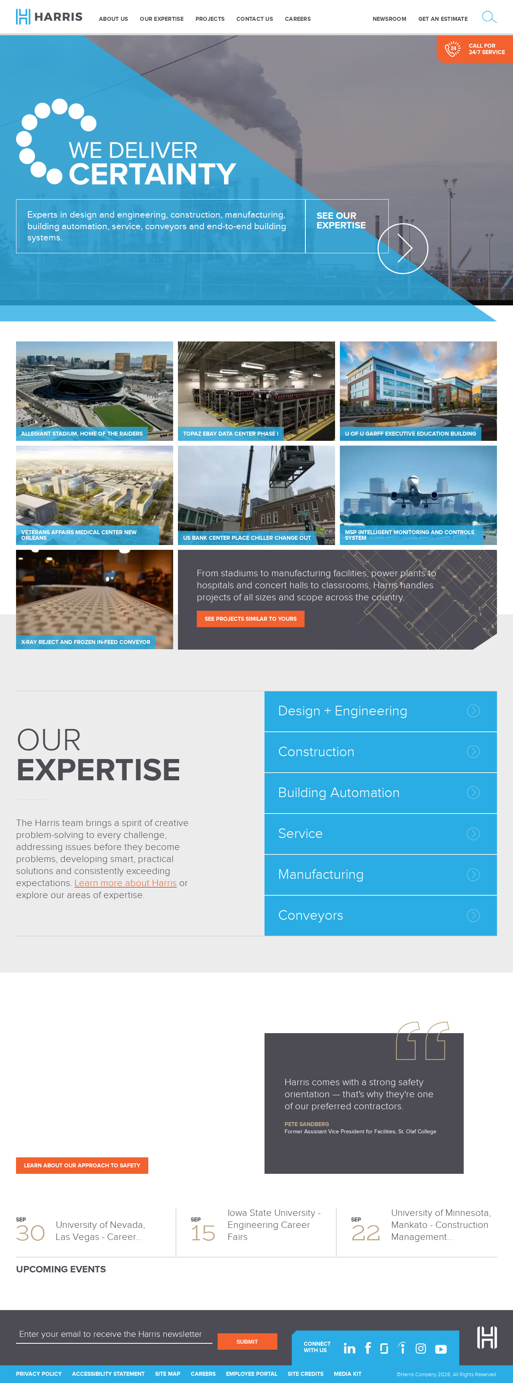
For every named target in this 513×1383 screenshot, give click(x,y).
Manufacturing (321, 874)
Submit (247, 1342)
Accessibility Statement (108, 1374)
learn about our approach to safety (82, 1165)
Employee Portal (251, 1374)
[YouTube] (441, 1349)
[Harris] (54, 16)
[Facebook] (368, 1348)
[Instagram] (421, 1348)
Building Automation (339, 793)
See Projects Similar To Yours (251, 619)
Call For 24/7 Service (487, 49)
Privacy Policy (39, 1374)
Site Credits (305, 1374)
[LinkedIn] (349, 1348)
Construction (316, 752)
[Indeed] (402, 1348)
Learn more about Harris (126, 883)
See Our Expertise (341, 220)
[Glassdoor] (384, 1348)
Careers (203, 1374)
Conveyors (310, 915)
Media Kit (348, 1374)
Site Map (167, 1374)
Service (300, 834)
